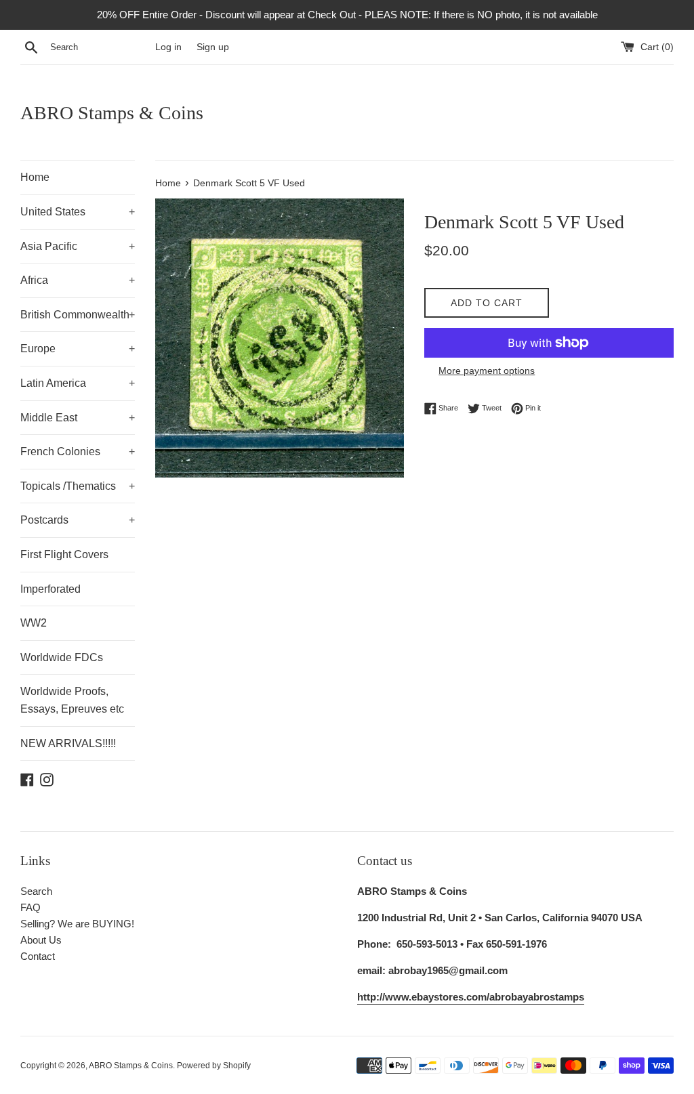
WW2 (33, 623)
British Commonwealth (77, 314)
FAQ (30, 907)
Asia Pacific (77, 246)
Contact (37, 956)
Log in (168, 47)
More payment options (486, 370)
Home (34, 177)
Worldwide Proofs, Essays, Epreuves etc (72, 700)
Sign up (213, 47)
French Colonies (77, 451)
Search (36, 891)
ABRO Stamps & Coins (111, 112)
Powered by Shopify (214, 1065)
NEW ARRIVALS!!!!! (68, 743)
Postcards (77, 520)
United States (77, 211)
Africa (77, 280)
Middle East (77, 417)
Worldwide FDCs (61, 657)
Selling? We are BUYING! (77, 923)
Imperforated (50, 589)
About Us (41, 940)
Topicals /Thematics (77, 486)
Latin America (77, 383)
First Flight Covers (64, 554)
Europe (77, 348)
